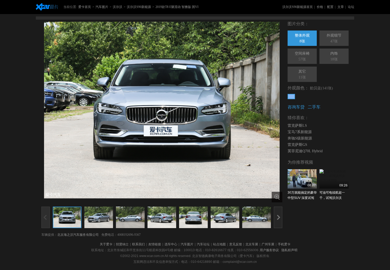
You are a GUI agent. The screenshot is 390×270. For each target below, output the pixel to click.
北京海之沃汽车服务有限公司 (78, 235)
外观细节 (334, 38)
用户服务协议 (269, 250)
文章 (340, 7)
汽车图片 (102, 7)
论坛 (351, 7)
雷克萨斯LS (297, 126)
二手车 (314, 107)
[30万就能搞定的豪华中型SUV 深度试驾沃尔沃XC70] (302, 179)
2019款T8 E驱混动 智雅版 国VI (176, 7)
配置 (330, 7)
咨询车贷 (296, 107)
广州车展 (268, 244)
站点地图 (219, 244)
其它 (302, 74)
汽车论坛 (203, 244)
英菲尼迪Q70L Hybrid (305, 151)
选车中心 (170, 244)
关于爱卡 (106, 244)
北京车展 (251, 244)
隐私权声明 (289, 250)
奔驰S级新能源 (300, 138)
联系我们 (138, 244)
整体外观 (302, 38)
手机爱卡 (284, 244)
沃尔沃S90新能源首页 (297, 7)
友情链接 (154, 244)
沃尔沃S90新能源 (139, 7)
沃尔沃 (117, 7)
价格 (320, 7)
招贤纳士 (122, 244)
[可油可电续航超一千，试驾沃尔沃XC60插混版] (334, 179)
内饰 (334, 56)
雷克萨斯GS (297, 145)
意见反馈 (235, 244)
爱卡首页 (84, 7)
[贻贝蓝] (291, 96)
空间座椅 (302, 56)
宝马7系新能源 (300, 132)
